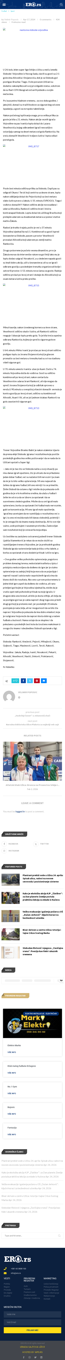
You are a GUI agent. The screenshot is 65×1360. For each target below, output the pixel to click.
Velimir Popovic (11, 19)
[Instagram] (29, 1357)
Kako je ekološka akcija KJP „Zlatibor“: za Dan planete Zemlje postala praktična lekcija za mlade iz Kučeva (43, 896)
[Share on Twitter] (30, 680)
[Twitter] (35, 1357)
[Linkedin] (41, 1357)
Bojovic (11, 1107)
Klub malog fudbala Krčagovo (22, 1066)
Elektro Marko (14, 1045)
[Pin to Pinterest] (37, 680)
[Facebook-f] (24, 1357)
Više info (12, 1052)
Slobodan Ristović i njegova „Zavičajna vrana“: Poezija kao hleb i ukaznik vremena (43, 951)
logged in (20, 811)
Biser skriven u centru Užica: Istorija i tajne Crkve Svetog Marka (42, 931)
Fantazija (12, 1127)
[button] (4, 4)
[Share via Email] (44, 680)
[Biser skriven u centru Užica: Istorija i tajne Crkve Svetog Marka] (11, 934)
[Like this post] (16, 680)
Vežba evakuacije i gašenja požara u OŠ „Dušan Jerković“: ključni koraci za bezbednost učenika (43, 914)
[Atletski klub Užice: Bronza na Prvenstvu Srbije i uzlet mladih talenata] (32, 761)
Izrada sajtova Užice (32, 1346)
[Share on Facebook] (23, 680)
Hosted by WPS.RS (32, 1352)
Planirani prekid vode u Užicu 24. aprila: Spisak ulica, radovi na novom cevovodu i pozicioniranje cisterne (43, 878)
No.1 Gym (12, 1086)
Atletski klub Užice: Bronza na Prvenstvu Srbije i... (32, 784)
